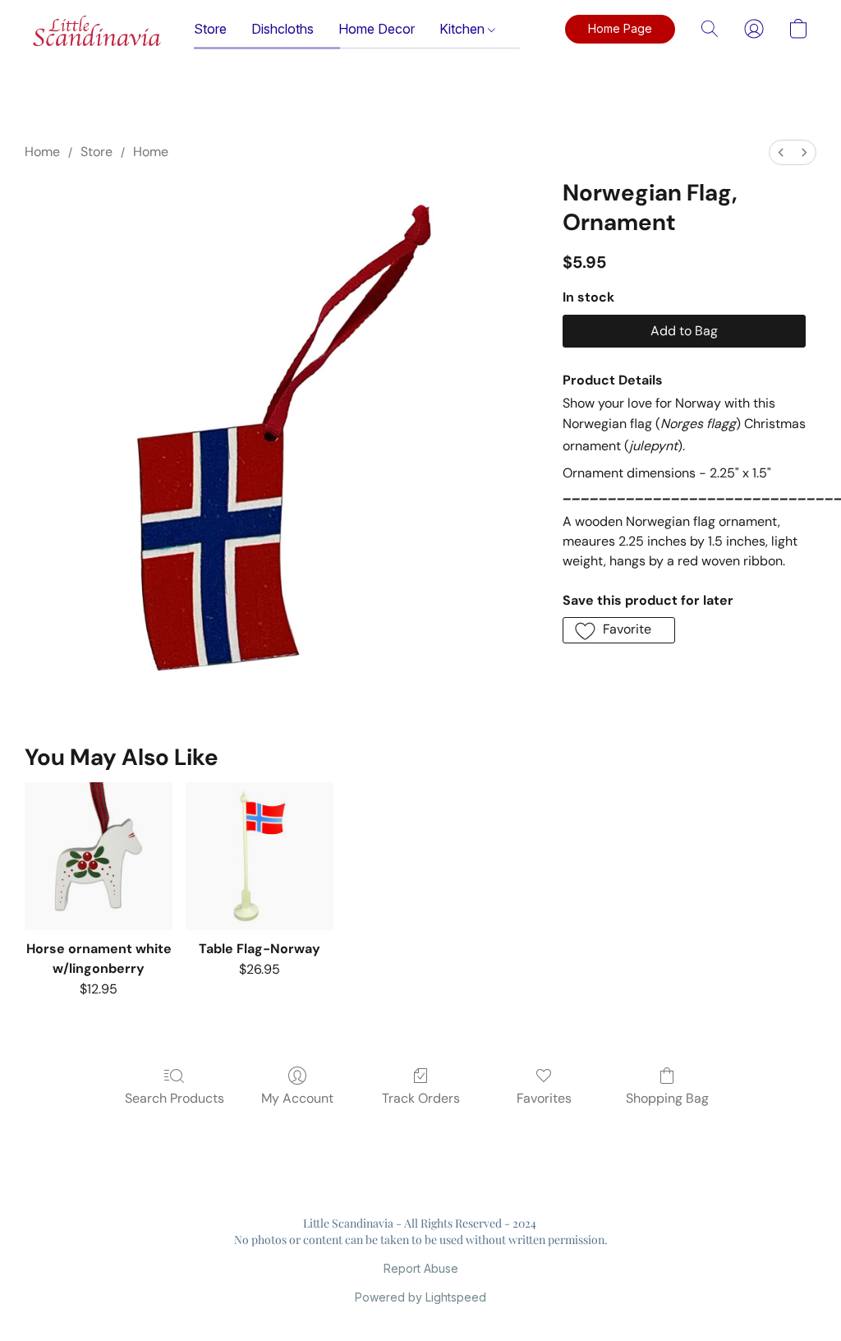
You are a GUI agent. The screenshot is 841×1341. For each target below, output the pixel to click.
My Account (297, 1098)
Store (210, 29)
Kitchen (463, 29)
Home (42, 151)
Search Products (174, 1098)
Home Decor (376, 29)
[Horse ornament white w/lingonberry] (98, 856)
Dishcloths (282, 29)
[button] (97, 28)
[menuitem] (781, 152)
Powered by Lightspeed (420, 1297)
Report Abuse (421, 1268)
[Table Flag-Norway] (259, 856)
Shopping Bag (667, 1098)
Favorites (544, 1098)
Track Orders (421, 1098)
